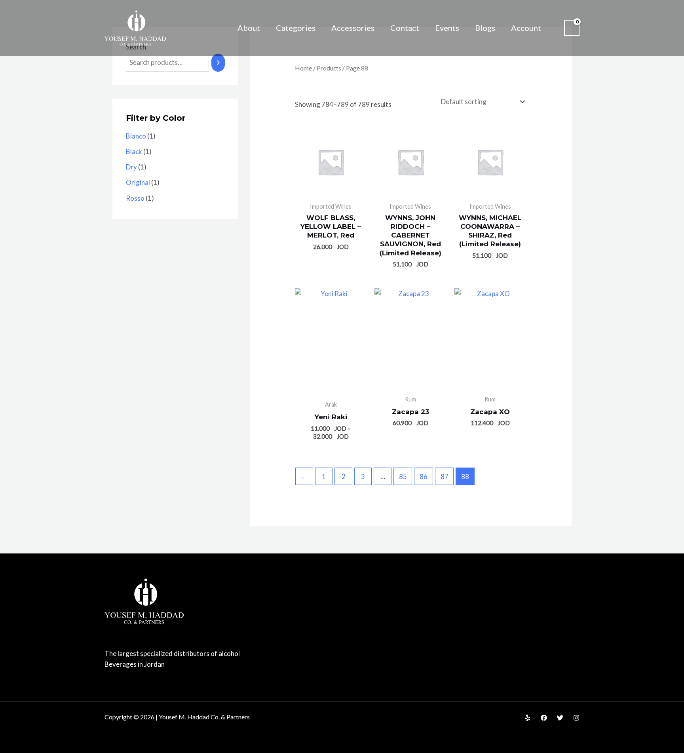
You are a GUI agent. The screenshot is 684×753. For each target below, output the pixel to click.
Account (526, 27)
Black (134, 151)
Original (138, 182)
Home (303, 68)
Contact (404, 27)
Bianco (136, 136)
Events (447, 27)
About (249, 27)
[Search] (218, 63)
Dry (131, 167)
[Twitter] (560, 718)
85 (403, 476)
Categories (295, 27)
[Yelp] (527, 718)
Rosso (135, 198)
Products (329, 68)
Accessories (352, 27)
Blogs (485, 27)
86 (424, 476)
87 (444, 476)
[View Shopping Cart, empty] (572, 28)
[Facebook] (544, 718)
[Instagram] (576, 718)
